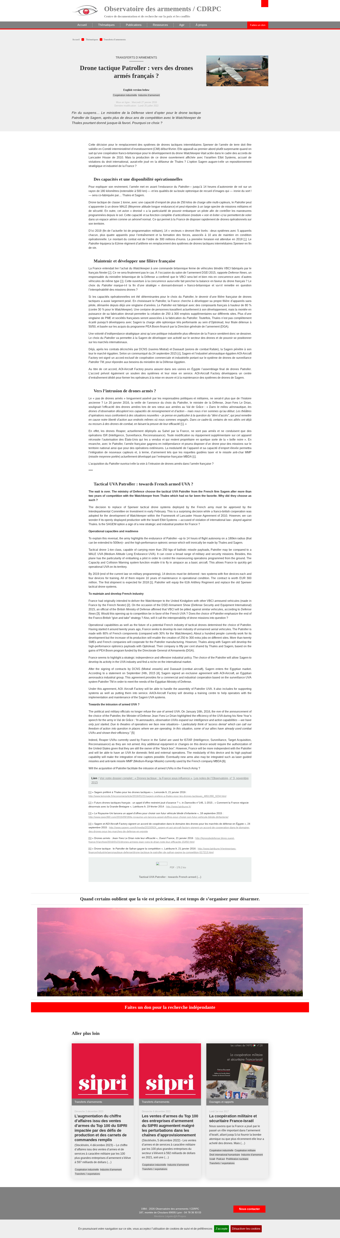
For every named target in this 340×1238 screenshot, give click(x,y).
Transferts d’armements (115, 39)
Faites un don (257, 25)
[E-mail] (76, 1209)
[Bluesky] (85, 1218)
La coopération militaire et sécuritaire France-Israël (233, 1118)
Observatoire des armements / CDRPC (162, 9)
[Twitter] (103, 1209)
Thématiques (106, 24)
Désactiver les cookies (246, 1228)
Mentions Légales (164, 1216)
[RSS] (85, 1209)
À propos (201, 24)
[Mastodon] (111, 1209)
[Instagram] (94, 1218)
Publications (133, 24)
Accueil (82, 24)
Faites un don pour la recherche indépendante (170, 1007)
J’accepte (222, 1228)
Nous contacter (249, 1209)
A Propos (181, 1216)
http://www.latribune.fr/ (178, 806)
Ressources (160, 24)
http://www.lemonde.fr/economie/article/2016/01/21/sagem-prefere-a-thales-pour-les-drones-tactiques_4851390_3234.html (157, 796)
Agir (181, 24)
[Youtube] (103, 1218)
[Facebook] (94, 1209)
